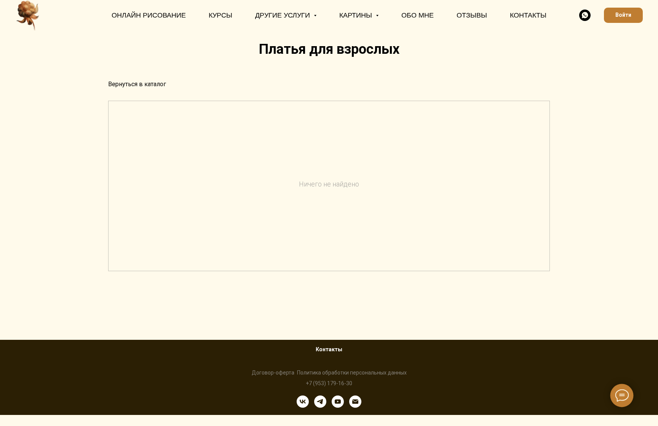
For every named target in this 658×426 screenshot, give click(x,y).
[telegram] (320, 401)
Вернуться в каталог (137, 84)
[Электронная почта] (355, 401)
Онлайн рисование (149, 15)
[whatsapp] (585, 15)
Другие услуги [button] (283, 15)
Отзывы (472, 15)
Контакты (528, 15)
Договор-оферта (273, 373)
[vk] (303, 401)
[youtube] (338, 401)
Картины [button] (356, 15)
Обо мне (417, 15)
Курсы (220, 15)
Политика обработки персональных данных (352, 373)
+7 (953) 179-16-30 (329, 383)
